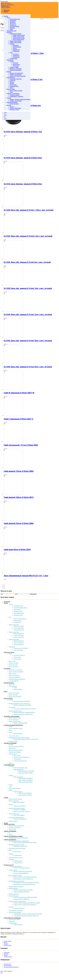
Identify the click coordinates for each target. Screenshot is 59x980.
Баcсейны (11, 699)
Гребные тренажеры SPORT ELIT (21, 891)
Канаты (9, 71)
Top (2, 972)
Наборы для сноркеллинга (15, 721)
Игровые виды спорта (9, 682)
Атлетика (9, 32)
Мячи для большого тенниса (15, 799)
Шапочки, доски (14, 109)
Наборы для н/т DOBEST (19, 806)
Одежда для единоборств (14, 677)
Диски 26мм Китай (18, 39)
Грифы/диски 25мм (15, 33)
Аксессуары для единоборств (15, 669)
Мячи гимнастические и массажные (17, 848)
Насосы (10, 732)
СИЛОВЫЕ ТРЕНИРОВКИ (10, 743)
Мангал (10, 834)
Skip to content (4, 1)
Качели (10, 730)
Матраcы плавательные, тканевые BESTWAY (24, 712)
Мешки (12, 82)
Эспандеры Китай (18, 860)
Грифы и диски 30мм (14, 632)
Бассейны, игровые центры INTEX (22, 701)
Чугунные (16, 54)
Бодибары (11, 744)
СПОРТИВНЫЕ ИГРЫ (9, 764)
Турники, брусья (13, 753)
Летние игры (12, 684)
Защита (12, 83)
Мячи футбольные (18, 791)
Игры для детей (12, 829)
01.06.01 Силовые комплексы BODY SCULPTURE (25, 897)
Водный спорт (11, 89)
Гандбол (11, 784)
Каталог (6, 16)
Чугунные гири (17, 622)
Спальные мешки (13, 923)
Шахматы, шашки (18, 689)
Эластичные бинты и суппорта (16, 857)
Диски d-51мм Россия (19, 644)
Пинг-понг (13, 23)
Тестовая (6, 822)
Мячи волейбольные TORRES (26, 782)
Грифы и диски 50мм (14, 639)
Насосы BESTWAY (18, 733)
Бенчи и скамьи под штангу (15, 875)
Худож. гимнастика (15, 108)
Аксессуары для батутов (19, 655)
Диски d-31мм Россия (19, 637)
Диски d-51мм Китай (19, 642)
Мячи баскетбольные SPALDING (26, 771)
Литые (15, 48)
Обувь (11, 87)
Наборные (16, 45)
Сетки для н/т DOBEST (19, 815)
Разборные (16, 51)
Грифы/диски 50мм (15, 42)
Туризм (9, 98)
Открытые (16, 66)
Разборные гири (17, 620)
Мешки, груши (12, 673)
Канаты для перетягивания (17, 76)
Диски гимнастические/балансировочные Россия (25, 842)
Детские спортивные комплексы (16, 825)
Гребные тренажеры (13, 888)
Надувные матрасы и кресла (15, 710)
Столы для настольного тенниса (16, 817)
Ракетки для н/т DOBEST (20, 809)
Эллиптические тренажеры (15, 912)
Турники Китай (17, 758)
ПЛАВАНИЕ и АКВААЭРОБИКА (12, 716)
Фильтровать (33, 594)
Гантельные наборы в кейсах (20, 607)
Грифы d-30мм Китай (19, 633)
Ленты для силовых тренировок (16, 746)
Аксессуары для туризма (14, 919)
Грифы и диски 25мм (14, 624)
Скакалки (11, 853)
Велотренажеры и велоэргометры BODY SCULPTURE (26, 882)
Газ (9, 832)
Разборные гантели (18, 615)
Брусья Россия (17, 755)
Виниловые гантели (18, 605)
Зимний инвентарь (12, 102)
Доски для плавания (13, 719)
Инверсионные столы (14, 894)
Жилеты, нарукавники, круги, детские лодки (19, 703)
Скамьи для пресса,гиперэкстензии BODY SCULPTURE (27, 902)
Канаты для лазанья (15, 74)
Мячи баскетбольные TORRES (26, 772)
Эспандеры (11, 859)
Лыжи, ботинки (14, 104)
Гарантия (6, 943)
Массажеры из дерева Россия (20, 846)
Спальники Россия (18, 924)
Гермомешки (12, 921)
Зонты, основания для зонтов (15, 728)
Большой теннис (14, 26)
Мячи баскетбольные (18, 769)
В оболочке (16, 57)
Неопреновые (17, 47)
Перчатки (12, 80)
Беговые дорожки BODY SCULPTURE (23, 871)
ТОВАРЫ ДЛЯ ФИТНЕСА (10, 839)
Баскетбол (13, 20)
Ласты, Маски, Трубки (16, 90)
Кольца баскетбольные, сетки (20, 767)
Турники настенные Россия (20, 760)
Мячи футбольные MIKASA (25, 793)
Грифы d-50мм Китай (19, 640)
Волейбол (12, 22)
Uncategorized (7, 601)
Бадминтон (13, 25)
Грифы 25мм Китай (18, 36)
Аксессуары (16, 64)
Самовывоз (5, 115)
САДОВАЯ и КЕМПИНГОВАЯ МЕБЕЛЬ (13, 725)
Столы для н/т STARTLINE (20, 818)
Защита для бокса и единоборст (16, 671)
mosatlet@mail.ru (8, 965)
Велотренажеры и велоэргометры (16, 881)
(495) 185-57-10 (7, 964)
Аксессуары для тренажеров (15, 866)
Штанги (11, 763)
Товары (5, 119)
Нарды (15, 687)
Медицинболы (12, 748)
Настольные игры (15, 19)
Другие (9, 105)
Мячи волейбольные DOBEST (26, 778)
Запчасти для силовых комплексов (22, 867)
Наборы (10, 804)
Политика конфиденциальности (11, 967)
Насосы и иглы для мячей (15, 788)
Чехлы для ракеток (13, 821)
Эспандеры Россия (18, 862)
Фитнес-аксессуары (15, 70)
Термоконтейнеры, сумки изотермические (18, 837)
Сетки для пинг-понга (14, 813)
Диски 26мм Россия (19, 38)
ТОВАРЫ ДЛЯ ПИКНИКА (10, 831)
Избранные (7, 10)
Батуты (12, 61)
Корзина (6, 11)
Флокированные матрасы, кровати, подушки (19, 737)
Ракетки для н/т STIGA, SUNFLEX (22, 811)
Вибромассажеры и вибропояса (16, 886)
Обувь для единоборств (14, 675)
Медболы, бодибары (16, 68)
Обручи (10, 850)
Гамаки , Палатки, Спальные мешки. (20, 99)
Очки (11, 92)
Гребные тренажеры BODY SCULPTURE (23, 889)
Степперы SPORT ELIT (19, 908)
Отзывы (5, 955)
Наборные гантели (18, 611)
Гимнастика (10, 60)
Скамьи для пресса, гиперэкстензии (17, 901)
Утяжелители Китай (18, 650)
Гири (11, 52)
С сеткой (15, 63)
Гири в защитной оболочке (20, 618)
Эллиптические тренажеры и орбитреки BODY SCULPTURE (28, 913)
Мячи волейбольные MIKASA (26, 780)
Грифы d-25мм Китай (19, 626)
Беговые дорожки (13, 870)
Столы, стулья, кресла (14, 735)
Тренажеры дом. (11, 31)
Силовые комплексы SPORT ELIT (22, 899)
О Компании (5, 112)
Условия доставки (8, 956)
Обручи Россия (17, 851)
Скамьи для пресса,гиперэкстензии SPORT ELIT (25, 904)
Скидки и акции (7, 945)
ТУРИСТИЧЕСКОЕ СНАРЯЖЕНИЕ (12, 917)
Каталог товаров (7, 941)
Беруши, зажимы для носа (15, 717)
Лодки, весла (12, 707)
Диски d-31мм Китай (19, 635)
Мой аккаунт (4, 14)
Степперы (11, 906)
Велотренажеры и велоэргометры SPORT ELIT (25, 884)
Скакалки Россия (18, 855)
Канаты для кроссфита (16, 73)
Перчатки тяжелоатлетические (16, 750)
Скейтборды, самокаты (16, 96)
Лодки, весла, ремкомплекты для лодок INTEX (25, 708)
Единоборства (11, 77)
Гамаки (10, 726)
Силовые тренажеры (13, 895)
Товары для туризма (16, 101)
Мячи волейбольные (18, 776)
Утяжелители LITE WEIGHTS (21, 648)
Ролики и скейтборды (13, 93)
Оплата (5, 116)
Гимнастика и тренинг (9, 652)
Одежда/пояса (14, 86)
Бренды (5, 942)
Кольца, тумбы (14, 67)
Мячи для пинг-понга (14, 800)
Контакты (6, 953)
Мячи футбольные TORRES (25, 795)
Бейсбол (12, 28)
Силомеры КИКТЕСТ (16, 79)
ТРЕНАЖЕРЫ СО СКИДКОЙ (16, 910)
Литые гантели (17, 609)
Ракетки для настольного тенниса (16, 808)
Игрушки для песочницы (14, 827)
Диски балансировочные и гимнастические (19, 841)
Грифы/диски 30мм (15, 41)
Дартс (11, 29)
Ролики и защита (15, 95)
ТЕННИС (6, 797)
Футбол (12, 106)
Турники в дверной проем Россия (22, 757)
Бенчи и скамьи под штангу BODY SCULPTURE (25, 877)
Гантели (12, 44)
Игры (8, 17)
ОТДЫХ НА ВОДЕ (8, 698)
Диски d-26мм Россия (19, 629)
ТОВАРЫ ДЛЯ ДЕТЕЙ (9, 824)
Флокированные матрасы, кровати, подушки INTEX (26, 739)
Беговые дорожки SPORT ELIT (21, 873)
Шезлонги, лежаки (13, 741)
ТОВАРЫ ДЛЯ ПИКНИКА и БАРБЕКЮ (13, 836)
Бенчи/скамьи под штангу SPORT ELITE (23, 878)
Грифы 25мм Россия (19, 35)
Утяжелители (13, 58)
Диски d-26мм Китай (19, 628)
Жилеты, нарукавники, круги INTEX (22, 705)
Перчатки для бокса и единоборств (17, 679)
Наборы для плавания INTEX (20, 723)
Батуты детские (17, 657)
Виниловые (16, 49)
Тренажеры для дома (8, 864)
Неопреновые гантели (19, 613)
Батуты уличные (17, 658)
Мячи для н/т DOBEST (19, 802)
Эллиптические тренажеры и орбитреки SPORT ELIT (26, 915)
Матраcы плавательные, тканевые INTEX (23, 714)
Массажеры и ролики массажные (16, 844)
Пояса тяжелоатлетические (15, 752)
